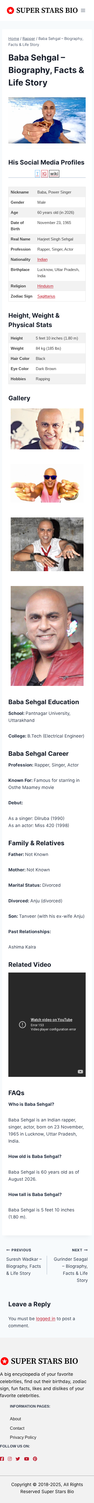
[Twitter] (19, 1459)
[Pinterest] (36, 1459)
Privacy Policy (23, 1437)
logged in (45, 1318)
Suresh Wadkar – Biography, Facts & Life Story (24, 1262)
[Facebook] (3, 1459)
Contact (17, 1428)
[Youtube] (28, 1459)
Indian (42, 259)
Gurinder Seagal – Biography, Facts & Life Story (71, 1265)
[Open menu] (83, 10)
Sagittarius (46, 296)
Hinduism (45, 286)
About (15, 1419)
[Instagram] (11, 1459)
